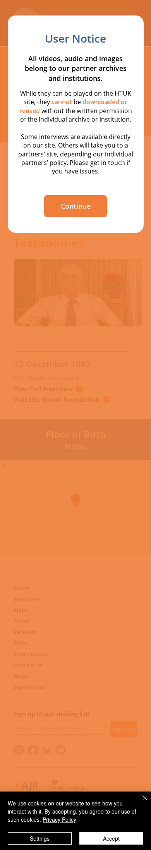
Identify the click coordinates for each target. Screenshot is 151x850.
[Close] (140, 802)
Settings (40, 838)
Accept (111, 838)
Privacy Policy (59, 819)
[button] (75, 206)
